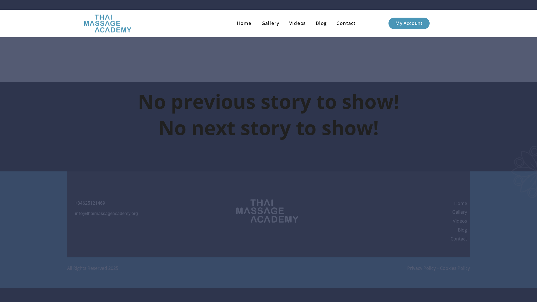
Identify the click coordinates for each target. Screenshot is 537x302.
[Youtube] (267, 234)
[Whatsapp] (282, 234)
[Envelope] (297, 234)
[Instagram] (237, 234)
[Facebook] (252, 234)
